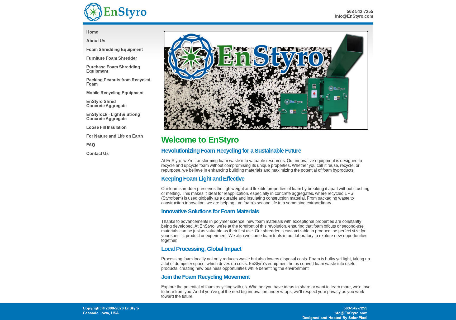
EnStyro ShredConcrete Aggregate (106, 103)
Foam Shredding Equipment (114, 49)
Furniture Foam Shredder (111, 58)
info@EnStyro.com (350, 313)
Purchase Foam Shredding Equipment (113, 69)
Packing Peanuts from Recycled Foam (118, 82)
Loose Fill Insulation (106, 127)
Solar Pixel (357, 318)
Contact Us (97, 153)
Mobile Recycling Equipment (115, 93)
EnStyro (132, 308)
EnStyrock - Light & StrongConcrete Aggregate (113, 116)
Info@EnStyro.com (354, 16)
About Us (95, 41)
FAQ (90, 145)
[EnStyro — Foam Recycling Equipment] (129, 11)
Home (92, 32)
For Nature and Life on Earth (114, 136)
